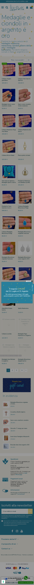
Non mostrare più (29, 281)
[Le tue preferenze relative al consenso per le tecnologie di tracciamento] (3, 582)
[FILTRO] (32, 292)
